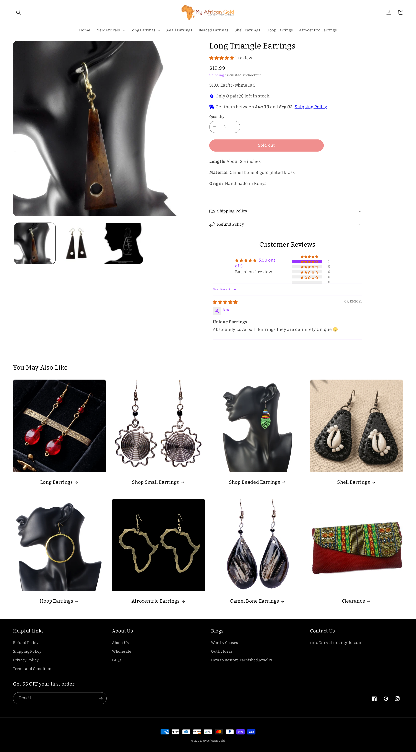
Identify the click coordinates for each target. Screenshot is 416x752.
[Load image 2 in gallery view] (78, 243)
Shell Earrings (353, 482)
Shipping (216, 75)
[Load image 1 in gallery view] (34, 243)
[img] (225, 302)
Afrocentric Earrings (156, 601)
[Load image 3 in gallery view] (122, 243)
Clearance (353, 601)
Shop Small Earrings (155, 482)
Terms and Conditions (33, 668)
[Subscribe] (100, 698)
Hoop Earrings (56, 601)
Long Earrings (56, 482)
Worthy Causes (224, 642)
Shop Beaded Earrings (254, 482)
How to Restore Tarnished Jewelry (241, 660)
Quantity (216, 117)
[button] (18, 12)
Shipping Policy (311, 106)
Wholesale (121, 651)
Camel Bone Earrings (254, 601)
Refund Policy (25, 642)
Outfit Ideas (222, 651)
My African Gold (214, 740)
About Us (120, 642)
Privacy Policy (26, 660)
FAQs (117, 660)
